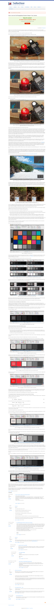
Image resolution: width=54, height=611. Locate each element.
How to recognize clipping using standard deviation (22, 494)
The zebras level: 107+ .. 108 (19, 587)
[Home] (10, 4)
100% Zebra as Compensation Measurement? (25, 561)
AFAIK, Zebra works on (18, 570)
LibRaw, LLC (28, 608)
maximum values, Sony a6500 (22, 545)
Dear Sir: (16, 506)
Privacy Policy (31, 608)
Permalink (9, 498)
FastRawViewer (19, 3)
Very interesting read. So (19, 595)
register (19, 503)
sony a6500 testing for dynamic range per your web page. (24, 522)
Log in (16, 503)
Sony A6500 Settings (22, 552)
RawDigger (42, 142)
